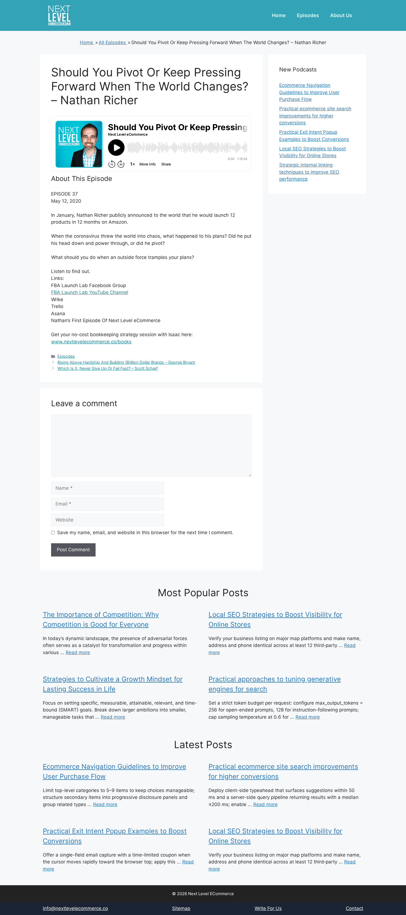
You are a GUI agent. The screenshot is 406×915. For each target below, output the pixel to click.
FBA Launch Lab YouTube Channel (89, 292)
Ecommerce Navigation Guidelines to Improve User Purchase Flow (309, 92)
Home (279, 15)
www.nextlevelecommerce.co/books (91, 341)
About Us (341, 15)
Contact (354, 908)
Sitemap (181, 908)
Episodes (308, 15)
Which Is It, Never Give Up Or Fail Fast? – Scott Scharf (107, 368)
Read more (78, 652)
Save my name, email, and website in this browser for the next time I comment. (145, 532)
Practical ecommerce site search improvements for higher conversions (315, 115)
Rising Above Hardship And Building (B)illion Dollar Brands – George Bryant (126, 362)
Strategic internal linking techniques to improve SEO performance (309, 172)
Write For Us (268, 908)
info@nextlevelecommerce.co (75, 908)
